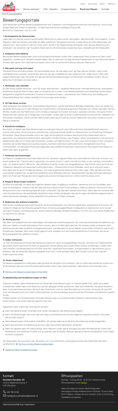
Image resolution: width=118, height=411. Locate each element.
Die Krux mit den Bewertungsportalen (36, 344)
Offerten (111, 3)
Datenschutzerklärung (13, 404)
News (82, 3)
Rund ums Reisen (88, 9)
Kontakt (105, 9)
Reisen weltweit (31, 9)
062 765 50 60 (13, 392)
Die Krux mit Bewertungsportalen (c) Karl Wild (26, 271)
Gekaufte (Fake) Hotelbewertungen (21, 349)
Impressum (29, 404)
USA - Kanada (50, 9)
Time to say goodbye (11, 13)
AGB (102, 3)
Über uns (14, 9)
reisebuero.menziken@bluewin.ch (22, 395)
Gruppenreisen (68, 9)
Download (92, 3)
